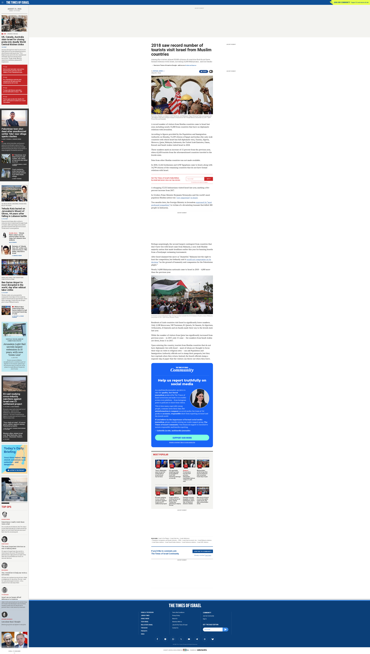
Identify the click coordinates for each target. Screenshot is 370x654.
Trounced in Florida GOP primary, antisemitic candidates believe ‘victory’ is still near (189, 476)
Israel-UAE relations (202, 542)
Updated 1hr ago (12, 34)
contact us (175, 628)
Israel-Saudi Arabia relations (173, 542)
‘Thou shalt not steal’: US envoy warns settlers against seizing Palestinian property (14, 424)
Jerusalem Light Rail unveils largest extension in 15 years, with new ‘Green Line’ (14, 349)
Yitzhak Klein (5, 594)
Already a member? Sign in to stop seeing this (182, 442)
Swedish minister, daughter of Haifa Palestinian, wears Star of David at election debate (188, 500)
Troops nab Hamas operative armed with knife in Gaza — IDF (12, 91)
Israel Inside (145, 618)
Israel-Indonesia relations (189, 542)
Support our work (182, 437)
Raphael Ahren (158, 71)
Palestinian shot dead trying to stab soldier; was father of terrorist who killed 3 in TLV (19, 158)
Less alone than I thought (11, 622)
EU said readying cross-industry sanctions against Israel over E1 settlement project (161, 500)
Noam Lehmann (21, 428)
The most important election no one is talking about (13, 547)
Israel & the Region (163, 538)
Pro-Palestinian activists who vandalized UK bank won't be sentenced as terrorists (12, 81)
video (142, 634)
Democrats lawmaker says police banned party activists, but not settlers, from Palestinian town (13, 70)
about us (174, 618)
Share (205, 71)
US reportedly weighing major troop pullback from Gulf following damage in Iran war (175, 474)
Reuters (6, 428)
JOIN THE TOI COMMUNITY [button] (202, 551)
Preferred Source (190, 65)
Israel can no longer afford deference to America (11, 598)
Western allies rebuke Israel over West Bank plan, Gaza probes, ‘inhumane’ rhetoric (13, 435)
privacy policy (176, 615)
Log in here (208, 555)
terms (206, 182)
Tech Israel (144, 621)
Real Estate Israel (147, 625)
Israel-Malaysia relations (205, 540)
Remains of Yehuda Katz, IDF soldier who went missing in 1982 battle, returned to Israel (19, 249)
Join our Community (342, 2)
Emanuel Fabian (17, 139)
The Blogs (144, 628)
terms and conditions (178, 612)
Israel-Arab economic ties (189, 540)
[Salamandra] (202, 650)
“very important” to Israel (187, 197)
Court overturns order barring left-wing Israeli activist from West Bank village (19, 172)
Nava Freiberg (13, 242)
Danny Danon (5, 543)
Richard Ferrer (6, 519)
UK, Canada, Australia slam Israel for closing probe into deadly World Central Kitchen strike (14, 41)
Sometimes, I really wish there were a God (13, 523)
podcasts (144, 631)
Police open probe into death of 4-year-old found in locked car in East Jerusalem (14, 100)
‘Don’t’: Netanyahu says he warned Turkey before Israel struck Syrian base (160, 473)
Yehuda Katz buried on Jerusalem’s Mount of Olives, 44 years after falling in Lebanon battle (14, 212)
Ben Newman (5, 570)
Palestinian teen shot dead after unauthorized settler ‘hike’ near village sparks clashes (14, 133)
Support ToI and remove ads (360, 2)
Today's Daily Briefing (14, 450)
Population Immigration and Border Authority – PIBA (166, 540)
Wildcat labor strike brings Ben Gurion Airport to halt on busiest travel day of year (202, 473)
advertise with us (177, 621)
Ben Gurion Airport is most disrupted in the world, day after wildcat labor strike (203, 500)
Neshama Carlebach (7, 619)
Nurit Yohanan (7, 139)
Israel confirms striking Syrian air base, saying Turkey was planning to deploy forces (175, 501)
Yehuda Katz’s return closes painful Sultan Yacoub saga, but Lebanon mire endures (17, 236)
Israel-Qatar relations (158, 542)
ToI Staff (4, 47)
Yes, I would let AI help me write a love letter (14, 574)
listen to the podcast (17, 470)
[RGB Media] (186, 650)
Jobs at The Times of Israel (179, 625)
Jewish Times (145, 615)
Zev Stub (15, 357)
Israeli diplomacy (185, 538)
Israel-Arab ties (174, 538)
